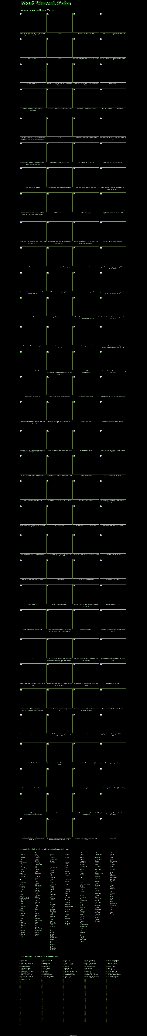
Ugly (111, 874)
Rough (82, 941)
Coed (36, 881)
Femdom (52, 877)
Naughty (82, 859)
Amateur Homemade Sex (92, 976)
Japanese (67, 862)
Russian (82, 943)
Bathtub (21, 889)
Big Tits (21, 901)
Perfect (82, 902)
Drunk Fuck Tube (47, 960)
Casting (37, 856)
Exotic (52, 861)
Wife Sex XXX (68, 966)
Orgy (81, 889)
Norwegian (83, 866)
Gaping (52, 906)
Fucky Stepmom (90, 970)
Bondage (22, 915)
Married (67, 901)
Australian (22, 875)
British (21, 929)
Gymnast (52, 926)
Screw (97, 861)
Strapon (97, 907)
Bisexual (22, 906)
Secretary (98, 863)
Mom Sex (45, 970)
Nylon (82, 875)
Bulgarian (22, 934)
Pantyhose (83, 897)
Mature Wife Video (91, 978)
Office (82, 879)
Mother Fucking (25, 966)
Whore (112, 898)
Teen (111, 857)
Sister (97, 880)
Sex (96, 868)
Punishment (83, 926)
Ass (20, 866)
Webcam (112, 893)
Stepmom (98, 904)
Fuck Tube (24, 960)
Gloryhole (53, 911)
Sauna (97, 856)
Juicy (66, 867)
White (112, 896)
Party (81, 899)
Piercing (82, 907)
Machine (67, 897)
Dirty (36, 925)
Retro (81, 934)
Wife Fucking (46, 968)
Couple (37, 890)
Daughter (37, 918)
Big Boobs (22, 900)
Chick (36, 866)
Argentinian (23, 863)
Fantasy (52, 872)
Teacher (112, 856)
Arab (20, 861)
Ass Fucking (23, 868)
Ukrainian (113, 876)
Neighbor (83, 861)
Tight (112, 863)
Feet (51, 876)
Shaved (97, 875)
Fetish (51, 879)
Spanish (97, 892)
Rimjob (82, 938)
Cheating (37, 863)
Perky (82, 904)
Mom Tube (67, 970)
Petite (81, 906)
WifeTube (88, 971)
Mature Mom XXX (48, 966)
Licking (67, 889)
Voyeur (112, 889)
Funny (52, 900)
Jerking (67, 864)
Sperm (97, 895)
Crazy (36, 893)
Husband (52, 950)
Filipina (52, 881)
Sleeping (97, 885)
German (52, 907)
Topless (112, 864)
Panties (82, 895)
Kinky (67, 871)
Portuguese (83, 918)
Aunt (20, 873)
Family (52, 870)
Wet (111, 895)
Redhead (82, 932)
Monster (67, 923)
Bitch (21, 908)
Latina (67, 884)
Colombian (38, 885)
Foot (51, 891)
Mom (66, 921)
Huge (51, 946)
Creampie (37, 895)
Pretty (82, 923)
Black (21, 910)
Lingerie (67, 891)
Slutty (97, 888)
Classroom (38, 873)
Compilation (38, 887)
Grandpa (52, 918)
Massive (67, 904)
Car (36, 854)
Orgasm (82, 888)
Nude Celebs (67, 976)
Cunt (36, 904)
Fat (51, 874)
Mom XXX (89, 968)
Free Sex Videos (68, 963)
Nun (81, 871)
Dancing (37, 915)
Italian (67, 857)
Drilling (37, 932)
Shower (97, 878)
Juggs (66, 865)
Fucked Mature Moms (27, 976)
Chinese (37, 868)
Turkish (112, 869)
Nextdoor (83, 863)
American (22, 857)
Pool (81, 914)
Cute (36, 907)
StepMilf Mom (68, 968)
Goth (51, 914)
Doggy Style (38, 929)
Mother (67, 925)
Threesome (113, 861)
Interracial (68, 856)
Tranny (112, 866)
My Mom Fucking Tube (70, 971)
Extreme (52, 863)
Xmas (112, 909)
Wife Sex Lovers (69, 973)
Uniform (112, 879)
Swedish (97, 917)
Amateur (22, 854)
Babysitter (22, 882)
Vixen (112, 887)
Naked (82, 854)
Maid (66, 899)
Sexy (96, 871)
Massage (67, 902)
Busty (21, 936)
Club (36, 878)
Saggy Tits (98, 854)
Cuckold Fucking (90, 966)
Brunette (22, 930)
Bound (21, 922)
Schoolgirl (98, 857)
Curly (36, 905)
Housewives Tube (25, 979)
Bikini (21, 905)
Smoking (98, 890)
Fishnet (52, 886)
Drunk (37, 934)
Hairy (51, 931)
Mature (67, 908)
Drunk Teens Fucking (27, 978)
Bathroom (22, 888)
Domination (38, 930)
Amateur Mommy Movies (114, 974)
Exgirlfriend (53, 859)
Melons (67, 911)
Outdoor (82, 891)
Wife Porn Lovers (48, 965)
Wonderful (113, 903)
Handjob (52, 932)
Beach (21, 894)
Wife (111, 900)
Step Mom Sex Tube (91, 962)
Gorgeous (53, 913)
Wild (111, 902)
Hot (51, 943)
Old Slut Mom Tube (26, 974)
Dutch (36, 936)
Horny (52, 941)
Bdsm (21, 893)
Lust (66, 893)
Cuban (37, 897)
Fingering (53, 884)
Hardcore (52, 934)
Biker (21, 903)
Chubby (37, 869)
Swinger (97, 921)
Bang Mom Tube (112, 970)
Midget (67, 914)
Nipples (82, 864)
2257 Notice (73, 1035)
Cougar (37, 888)
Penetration (83, 901)
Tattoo (112, 854)
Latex (66, 883)
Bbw (20, 891)
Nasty (81, 856)
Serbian (97, 866)
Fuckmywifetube (25, 962)
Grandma (52, 916)
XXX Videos (46, 963)
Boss (20, 920)
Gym (51, 925)
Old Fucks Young (85, 884)
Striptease (98, 911)
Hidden (52, 936)
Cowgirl (37, 892)
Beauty (21, 896)
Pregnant (82, 921)
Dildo (36, 924)
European (53, 857)
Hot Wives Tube (90, 960)
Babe (20, 881)
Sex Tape (98, 869)
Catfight (37, 857)
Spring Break (99, 899)
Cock (36, 880)
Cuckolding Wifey (26, 968)
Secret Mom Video (48, 962)
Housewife (53, 944)
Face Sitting (53, 867)
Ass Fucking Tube (112, 971)
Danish (37, 917)
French (52, 896)
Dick (36, 922)
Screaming (98, 859)
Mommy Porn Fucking (92, 974)
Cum (36, 900)
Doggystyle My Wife (113, 962)
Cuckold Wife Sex (113, 965)
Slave (96, 883)
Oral (81, 886)
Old (81, 881)
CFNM (37, 861)
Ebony (52, 854)
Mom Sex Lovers (112, 963)
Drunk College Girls (113, 976)
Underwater (113, 877)
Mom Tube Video (47, 974)
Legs (66, 886)
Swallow (97, 916)
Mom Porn (110, 968)
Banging (22, 886)
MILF (67, 916)
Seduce (97, 864)
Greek (51, 921)
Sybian (97, 923)
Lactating (68, 879)
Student (97, 912)
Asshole (21, 869)
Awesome (22, 876)
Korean (67, 875)
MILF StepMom (25, 970)
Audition (22, 871)
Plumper (82, 911)
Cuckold (37, 899)
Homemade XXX (68, 965)
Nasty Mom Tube (90, 973)
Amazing (22, 856)
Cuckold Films (111, 966)
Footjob (52, 893)
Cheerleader (38, 864)
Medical (67, 909)
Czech (36, 909)
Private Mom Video (113, 973)
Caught (37, 859)
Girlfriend (53, 909)
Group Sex (53, 923)
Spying (97, 900)
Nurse (82, 873)
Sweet (97, 919)
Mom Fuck (67, 962)
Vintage (112, 885)
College (37, 883)
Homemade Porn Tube (27, 971)
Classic (37, 871)
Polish (82, 913)
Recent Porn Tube (112, 978)
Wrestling (113, 905)
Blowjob (22, 913)
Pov (81, 919)
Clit (36, 875)
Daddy (37, 913)
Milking (67, 918)
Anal (20, 859)
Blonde (21, 912)
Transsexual (113, 868)
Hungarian (53, 948)
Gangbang (53, 904)
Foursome (53, 894)
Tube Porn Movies (91, 963)
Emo (51, 856)
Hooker (52, 939)
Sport (96, 897)
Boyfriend (22, 924)
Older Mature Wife (48, 976)
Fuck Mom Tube (25, 973)
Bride (21, 927)
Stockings (98, 905)
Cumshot (37, 902)
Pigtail (82, 909)
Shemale (97, 876)
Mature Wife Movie (69, 978)
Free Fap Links (90, 965)
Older (81, 882)
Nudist (82, 869)
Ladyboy (67, 881)
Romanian (83, 939)
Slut (96, 887)
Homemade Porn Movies (49, 978)
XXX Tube (67, 960)
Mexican (67, 913)
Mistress (67, 920)
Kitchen (67, 873)
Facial (51, 869)
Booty (21, 918)
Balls (20, 884)
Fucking (52, 898)
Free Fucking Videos (69, 974)
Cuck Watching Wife (27, 963)
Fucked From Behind (113, 960)
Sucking (97, 914)
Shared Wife (99, 873)
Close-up (37, 876)
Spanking (98, 893)
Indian (67, 854)
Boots (21, 917)
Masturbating (69, 906)
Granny (52, 919)
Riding (82, 936)
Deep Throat (38, 920)
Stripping (98, 909)
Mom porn (45, 971)
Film (51, 882)
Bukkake (22, 932)
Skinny (97, 881)
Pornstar (82, 916)
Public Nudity (84, 925)
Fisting (52, 888)
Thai (111, 859)
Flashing (52, 889)
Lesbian (67, 888)
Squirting (98, 902)
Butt (20, 937)
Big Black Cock (24, 898)
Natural (82, 857)
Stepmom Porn (25, 965)
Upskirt (112, 881)
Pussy (81, 928)
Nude (81, 868)
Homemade (53, 938)
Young (112, 914)
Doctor (37, 927)
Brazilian (22, 925)
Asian (21, 864)
